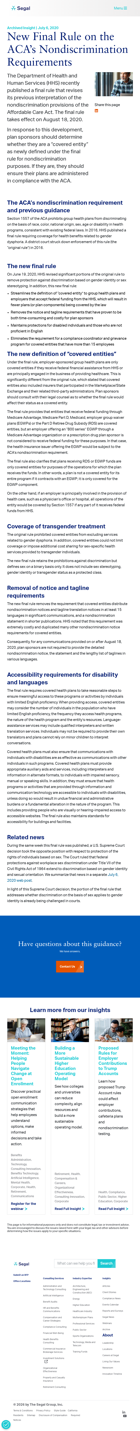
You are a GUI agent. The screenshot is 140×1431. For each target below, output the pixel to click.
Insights (106, 1278)
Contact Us (67, 966)
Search (106, 1263)
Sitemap (31, 1415)
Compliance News (111, 1298)
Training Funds (80, 1352)
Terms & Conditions (23, 1410)
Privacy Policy (43, 1410)
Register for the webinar (23, 1206)
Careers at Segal (110, 1355)
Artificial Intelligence (53, 1295)
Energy (76, 1299)
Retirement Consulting (54, 1387)
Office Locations (21, 1281)
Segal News (108, 1317)
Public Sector (79, 1330)
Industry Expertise (82, 1278)
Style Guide (60, 1410)
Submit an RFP (21, 1275)
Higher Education (81, 1305)
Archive (106, 1329)
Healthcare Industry (82, 1311)
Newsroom (107, 1368)
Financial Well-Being (53, 1333)
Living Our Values (111, 1361)
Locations (107, 1349)
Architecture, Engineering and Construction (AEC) (82, 1289)
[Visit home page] (21, 1266)
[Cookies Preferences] (6, 1424)
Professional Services (83, 1324)
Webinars (107, 1323)
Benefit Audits (50, 1302)
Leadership (108, 1343)
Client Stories (109, 1292)
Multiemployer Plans (83, 1317)
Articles (106, 1286)
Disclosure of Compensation (53, 1415)
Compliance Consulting (55, 1327)
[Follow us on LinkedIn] (125, 1413)
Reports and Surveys (112, 1311)
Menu (119, 8)
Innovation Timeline (112, 1374)
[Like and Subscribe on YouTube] (125, 1416)
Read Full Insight (68, 1209)
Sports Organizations (83, 1336)
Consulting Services (53, 1278)
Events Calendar (110, 1305)
